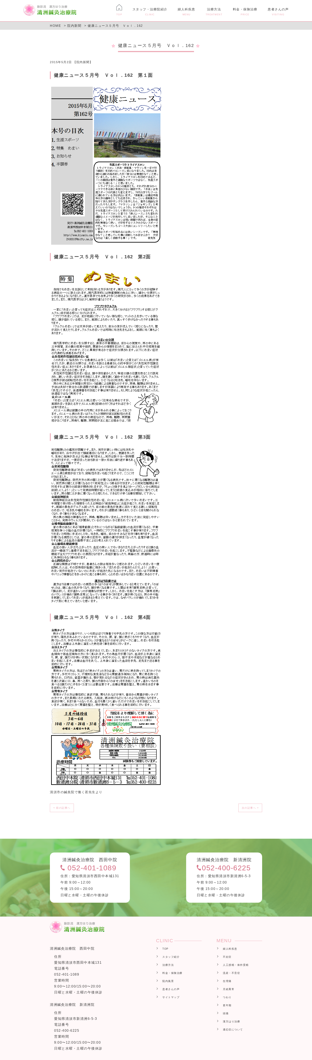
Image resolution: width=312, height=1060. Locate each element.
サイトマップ (171, 997)
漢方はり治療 (231, 1021)
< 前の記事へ (61, 807)
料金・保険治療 (245, 11)
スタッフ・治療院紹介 (149, 11)
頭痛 (226, 1013)
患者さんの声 (278, 11)
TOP (165, 948)
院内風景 (168, 981)
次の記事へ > (250, 807)
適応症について (233, 1029)
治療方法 (214, 11)
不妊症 (227, 956)
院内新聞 (83, 62)
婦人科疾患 (186, 11)
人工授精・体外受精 (236, 964)
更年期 (227, 1005)
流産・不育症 (231, 973)
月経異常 (228, 989)
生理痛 (227, 981)
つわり (227, 997)
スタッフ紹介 (171, 956)
